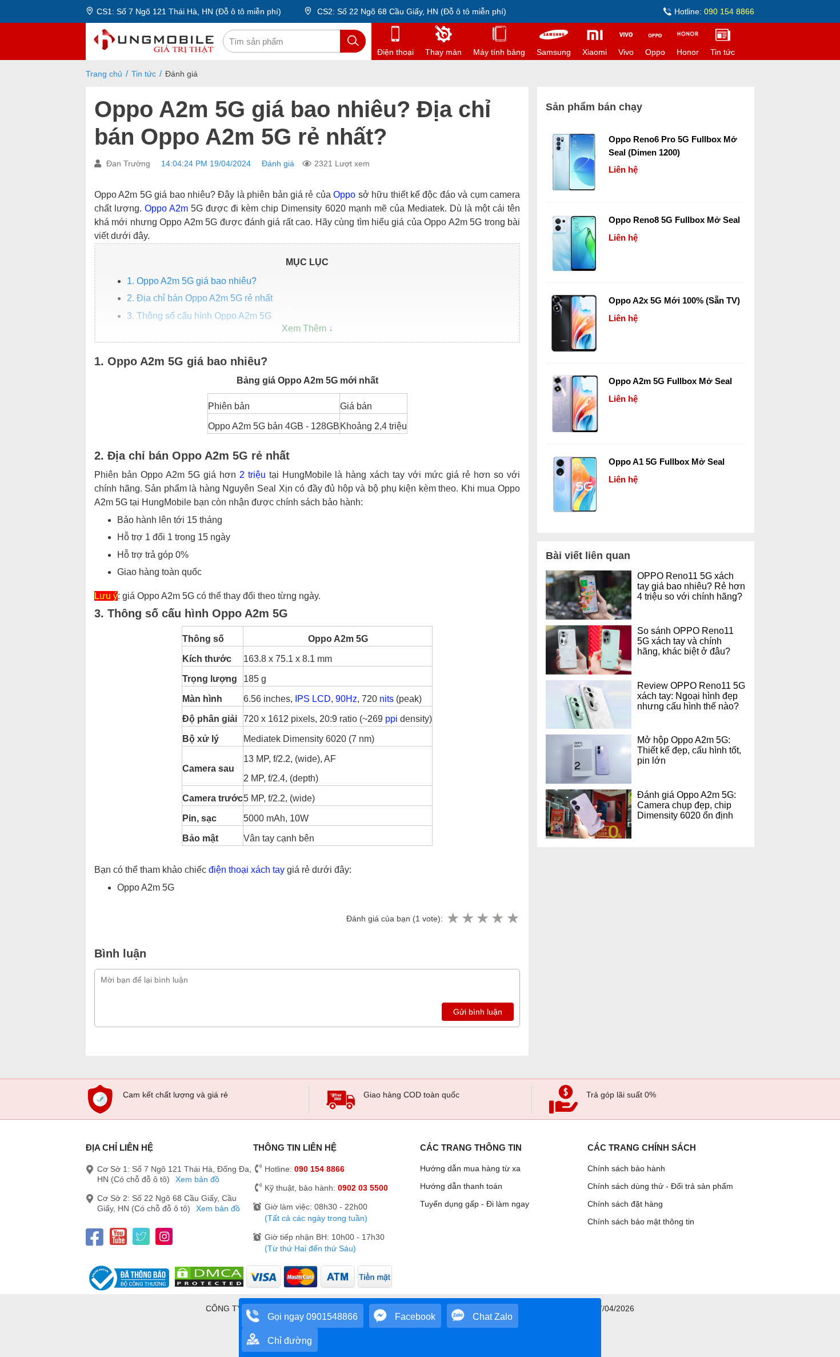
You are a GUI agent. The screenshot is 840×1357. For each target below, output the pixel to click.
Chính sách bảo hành (626, 1168)
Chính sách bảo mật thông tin (640, 1221)
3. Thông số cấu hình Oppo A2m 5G (199, 316)
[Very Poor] (452, 918)
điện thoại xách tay (247, 870)
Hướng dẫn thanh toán (461, 1186)
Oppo (344, 194)
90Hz (346, 699)
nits (386, 699)
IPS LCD (313, 699)
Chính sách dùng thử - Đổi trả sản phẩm (660, 1186)
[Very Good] (497, 918)
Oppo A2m (166, 208)
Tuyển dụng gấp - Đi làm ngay (474, 1203)
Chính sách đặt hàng (625, 1203)
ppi (391, 719)
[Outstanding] (512, 918)
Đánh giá (278, 163)
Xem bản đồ (197, 1179)
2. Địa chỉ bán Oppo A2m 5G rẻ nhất (200, 298)
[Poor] (467, 918)
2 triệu (252, 475)
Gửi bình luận (477, 1011)
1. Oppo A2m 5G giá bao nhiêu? (192, 281)
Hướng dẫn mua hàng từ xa (470, 1168)
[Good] (482, 918)
